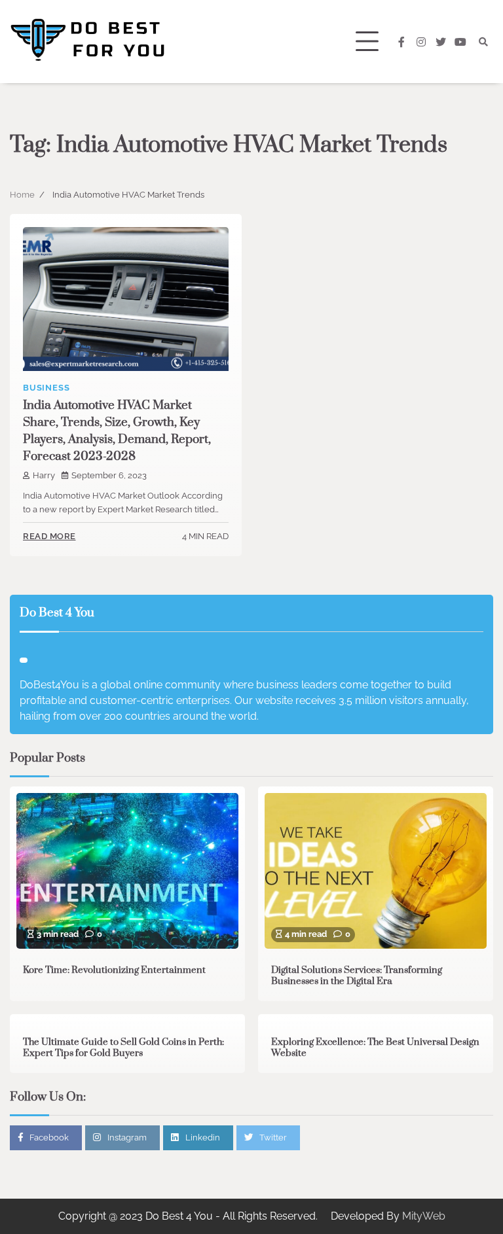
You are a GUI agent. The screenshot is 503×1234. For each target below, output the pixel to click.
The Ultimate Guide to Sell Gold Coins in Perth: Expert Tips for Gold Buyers (123, 1048)
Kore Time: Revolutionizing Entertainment (114, 970)
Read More (49, 536)
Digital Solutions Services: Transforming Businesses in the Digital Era (356, 976)
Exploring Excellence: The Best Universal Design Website (375, 1048)
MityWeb (423, 1216)
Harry (44, 475)
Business (46, 388)
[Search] (483, 42)
